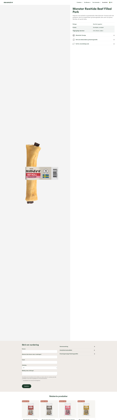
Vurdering (24, 365)
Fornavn (24, 348)
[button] (79, 2)
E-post (23, 359)
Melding (28, 370)
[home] (15, 2)
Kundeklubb (105, 2)
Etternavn (31, 354)
